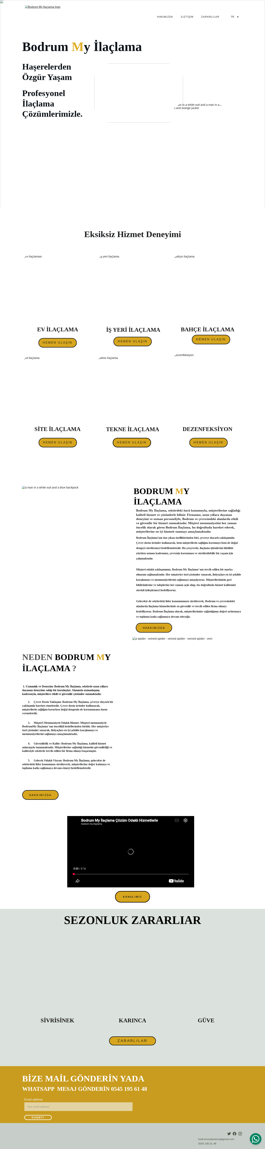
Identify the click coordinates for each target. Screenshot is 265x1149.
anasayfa (141, 16)
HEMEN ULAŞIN (57, 342)
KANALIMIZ (132, 896)
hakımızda (165, 16)
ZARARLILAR (132, 1041)
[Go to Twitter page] (229, 1133)
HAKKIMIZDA (154, 627)
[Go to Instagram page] (240, 1133)
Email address (33, 1099)
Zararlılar (210, 16)
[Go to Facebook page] (234, 1133)
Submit (38, 1117)
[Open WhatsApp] (255, 1139)
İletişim (187, 16)
